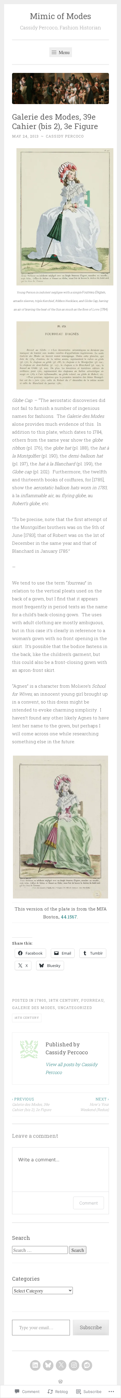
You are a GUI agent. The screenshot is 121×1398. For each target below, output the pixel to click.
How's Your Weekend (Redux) (94, 1104)
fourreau (92, 1000)
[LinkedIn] (35, 1365)
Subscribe (91, 1327)
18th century (64, 1000)
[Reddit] (87, 1365)
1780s (40, 1000)
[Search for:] (40, 1250)
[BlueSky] (48, 1365)
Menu (64, 52)
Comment (88, 1202)
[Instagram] (74, 1365)
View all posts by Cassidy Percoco (72, 1068)
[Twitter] (61, 1365)
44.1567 (69, 917)
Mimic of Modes (60, 16)
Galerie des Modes (33, 1007)
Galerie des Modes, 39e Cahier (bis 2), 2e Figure (31, 1104)
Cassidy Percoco (65, 136)
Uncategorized (75, 1007)
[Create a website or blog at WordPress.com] (60, 1381)
